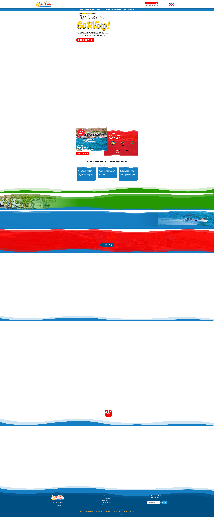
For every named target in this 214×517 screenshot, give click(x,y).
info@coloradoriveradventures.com (108, 504)
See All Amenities (36, 105)
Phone (157, 79)
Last (156, 77)
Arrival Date (131, 69)
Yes (130, 85)
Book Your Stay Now (37, 123)
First (129, 77)
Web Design (103, 484)
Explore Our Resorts (37, 84)
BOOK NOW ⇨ (132, 95)
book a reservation (106, 239)
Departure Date (159, 69)
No (130, 87)
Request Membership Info (38, 75)
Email (129, 79)
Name (129, 73)
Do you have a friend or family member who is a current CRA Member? (143, 84)
